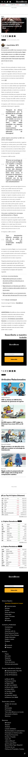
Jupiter (7, 558)
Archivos (7, 727)
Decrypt (7, 299)
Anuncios (7, 629)
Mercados (8, 656)
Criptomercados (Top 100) (14, 671)
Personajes (8, 710)
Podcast (8, 620)
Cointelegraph (13, 299)
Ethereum (6, 502)
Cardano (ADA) (10, 691)
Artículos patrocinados (11, 664)
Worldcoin (7, 563)
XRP (2, 507)
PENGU (3, 562)
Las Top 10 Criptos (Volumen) (14, 495)
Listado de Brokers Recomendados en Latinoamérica (15, 730)
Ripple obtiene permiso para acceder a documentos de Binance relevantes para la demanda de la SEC (13, 281)
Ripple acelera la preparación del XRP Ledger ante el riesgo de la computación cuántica (12, 472)
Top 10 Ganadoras (11, 673)
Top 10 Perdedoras (11, 675)
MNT (2, 526)
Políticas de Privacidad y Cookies (14, 749)
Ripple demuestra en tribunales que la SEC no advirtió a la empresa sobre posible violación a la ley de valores (15, 288)
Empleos (7, 641)
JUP (2, 558)
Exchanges (8, 614)
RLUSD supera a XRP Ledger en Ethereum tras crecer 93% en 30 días (12, 424)
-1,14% (7, 4)
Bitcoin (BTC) (10, 679)
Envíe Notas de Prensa (11, 633)
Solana (5, 505)
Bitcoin (5, 500)
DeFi (2, 420)
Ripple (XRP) (10, 683)
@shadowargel (5, 48)
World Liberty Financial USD (8, 512)
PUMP (3, 549)
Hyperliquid (6, 514)
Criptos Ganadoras (10, 521)
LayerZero (8, 556)
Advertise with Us (10, 631)
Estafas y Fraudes (10, 737)
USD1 (3, 512)
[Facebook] (6, 36)
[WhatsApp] (4, 36)
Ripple (2, 16)
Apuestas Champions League (14, 603)
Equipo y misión (9, 639)
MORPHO (3, 531)
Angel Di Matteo (11, 45)
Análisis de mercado (5, 397)
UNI (2, 524)
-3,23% (20, 4)
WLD (2, 563)
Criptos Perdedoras (10, 546)
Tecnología (8, 660)
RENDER (3, 565)
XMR (2, 529)
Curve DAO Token (10, 536)
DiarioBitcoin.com (23, 516)
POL (2, 553)
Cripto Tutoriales (10, 616)
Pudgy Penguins (8, 562)
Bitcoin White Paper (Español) (13, 745)
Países (7, 654)
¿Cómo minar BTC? (10, 743)
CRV (2, 536)
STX (2, 538)
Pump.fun (7, 549)
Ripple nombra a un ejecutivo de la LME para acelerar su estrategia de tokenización (13, 448)
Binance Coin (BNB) (12, 697)
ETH (2, 502)
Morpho (8, 531)
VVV (2, 535)
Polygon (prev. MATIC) (9, 553)
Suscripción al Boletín (11, 714)
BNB (2, 511)
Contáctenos (9, 627)
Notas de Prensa (10, 612)
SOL (2, 505)
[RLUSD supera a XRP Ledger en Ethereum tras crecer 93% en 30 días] (13, 412)
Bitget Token (9, 540)
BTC (2, 500)
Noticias (7, 608)
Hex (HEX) (9, 693)
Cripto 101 (8, 739)
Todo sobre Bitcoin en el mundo (14, 712)
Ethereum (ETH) (11, 681)
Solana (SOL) (10, 689)
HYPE (13, 4)
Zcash (5, 509)
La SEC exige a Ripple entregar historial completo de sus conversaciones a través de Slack (13, 25)
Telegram (9, 647)
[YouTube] (10, 36)
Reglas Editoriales (10, 637)
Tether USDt (6, 498)
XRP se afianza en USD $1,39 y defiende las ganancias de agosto (12, 400)
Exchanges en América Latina (13, 733)
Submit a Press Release (12, 635)
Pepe (7, 560)
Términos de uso (10, 747)
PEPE (3, 560)
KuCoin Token (9, 533)
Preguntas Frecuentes (11, 735)
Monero (8, 529)
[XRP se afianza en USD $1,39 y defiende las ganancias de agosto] (13, 389)
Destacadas (8, 708)
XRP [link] (6, 80)
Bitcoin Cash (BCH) (12, 687)
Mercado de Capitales (6, 444)
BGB (2, 540)
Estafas (7, 610)
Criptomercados (11, 606)
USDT (3, 498)
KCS (2, 533)
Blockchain (3, 468)
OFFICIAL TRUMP (9, 551)
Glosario (7, 618)
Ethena (7, 554)
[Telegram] (13, 36)
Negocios (7, 658)
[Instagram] (8, 36)
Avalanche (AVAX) (11, 695)
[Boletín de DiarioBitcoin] (15, 36)
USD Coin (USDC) (11, 685)
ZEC (25, 4)
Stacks (8, 538)
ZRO (2, 556)
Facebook (9, 645)
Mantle (8, 526)
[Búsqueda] (5, 2)
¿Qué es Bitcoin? (10, 741)
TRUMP (3, 551)
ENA (2, 554)
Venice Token (9, 535)
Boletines (7, 716)
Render (7, 565)
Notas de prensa (10, 662)
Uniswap (8, 524)
